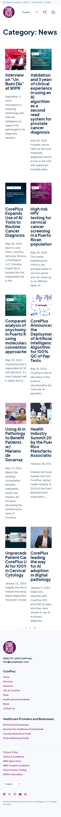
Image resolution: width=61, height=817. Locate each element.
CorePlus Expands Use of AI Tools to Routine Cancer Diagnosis (15, 222)
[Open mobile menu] (53, 12)
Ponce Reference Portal (16, 738)
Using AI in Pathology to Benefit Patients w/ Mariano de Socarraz (15, 444)
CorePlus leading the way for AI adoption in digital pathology (40, 566)
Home (6, 677)
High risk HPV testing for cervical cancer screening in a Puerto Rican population (41, 226)
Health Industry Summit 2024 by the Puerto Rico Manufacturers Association (44, 442)
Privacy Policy (10, 752)
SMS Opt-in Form (12, 761)
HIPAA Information (13, 774)
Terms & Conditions (13, 757)
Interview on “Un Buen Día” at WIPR (14, 81)
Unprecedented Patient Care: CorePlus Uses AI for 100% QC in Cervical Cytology (20, 563)
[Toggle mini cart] (45, 12)
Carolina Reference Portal (17, 733)
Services (7, 681)
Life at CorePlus (11, 690)
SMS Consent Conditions (16, 765)
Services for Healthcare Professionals (23, 729)
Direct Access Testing (15, 770)
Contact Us (9, 708)
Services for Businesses (16, 724)
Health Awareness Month (16, 699)
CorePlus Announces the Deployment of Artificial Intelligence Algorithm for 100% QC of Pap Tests (42, 340)
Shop (6, 694)
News (6, 703)
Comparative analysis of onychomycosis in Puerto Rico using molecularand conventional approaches (20, 336)
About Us (8, 685)
